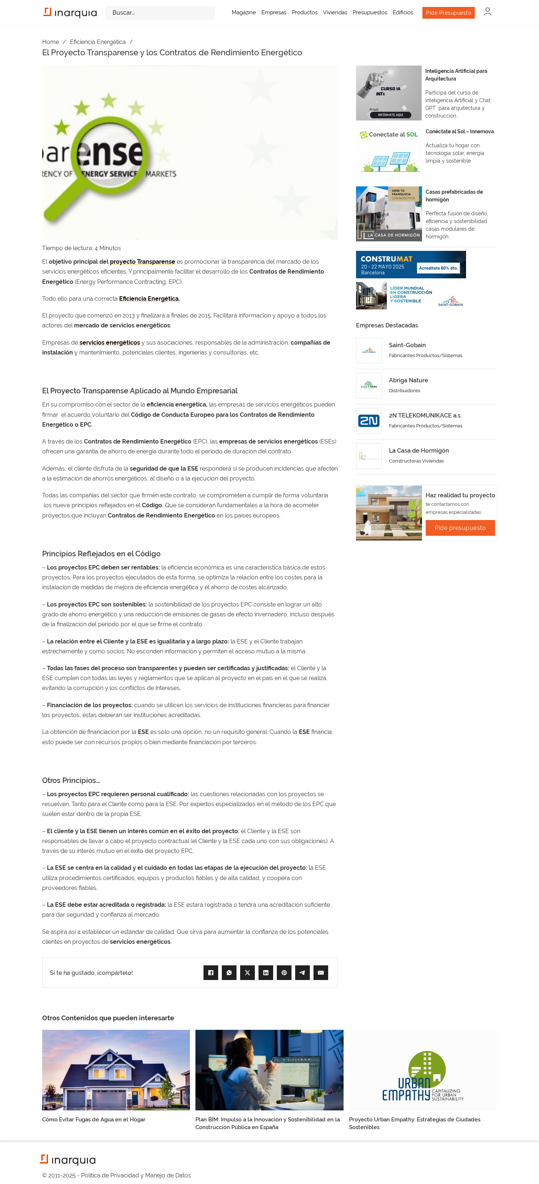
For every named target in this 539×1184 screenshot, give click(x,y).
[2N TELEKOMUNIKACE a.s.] (369, 421)
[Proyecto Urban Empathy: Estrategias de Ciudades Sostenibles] (423, 1069)
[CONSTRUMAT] (411, 264)
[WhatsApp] (229, 972)
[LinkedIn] (265, 972)
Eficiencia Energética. (149, 298)
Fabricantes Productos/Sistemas (425, 355)
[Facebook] (210, 972)
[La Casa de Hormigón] (369, 456)
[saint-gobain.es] (411, 295)
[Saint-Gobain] (369, 350)
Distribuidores (404, 390)
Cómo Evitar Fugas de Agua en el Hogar (94, 1119)
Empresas (273, 12)
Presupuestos (370, 12)
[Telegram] (302, 972)
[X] (247, 972)
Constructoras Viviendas (416, 461)
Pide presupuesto (460, 527)
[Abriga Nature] (369, 385)
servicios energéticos (110, 342)
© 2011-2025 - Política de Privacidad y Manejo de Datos (116, 1175)
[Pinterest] (284, 972)
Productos (305, 12)
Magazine (244, 12)
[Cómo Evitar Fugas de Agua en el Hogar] (116, 1069)
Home (50, 41)
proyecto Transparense (142, 261)
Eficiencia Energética (98, 41)
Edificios (403, 12)
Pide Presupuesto (448, 13)
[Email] (321, 972)
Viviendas (335, 12)
